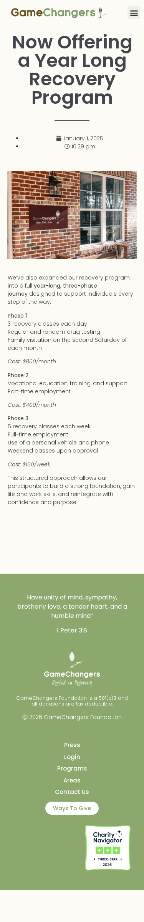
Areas (72, 780)
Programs (72, 768)
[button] (133, 12)
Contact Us (72, 792)
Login (72, 757)
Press (72, 745)
